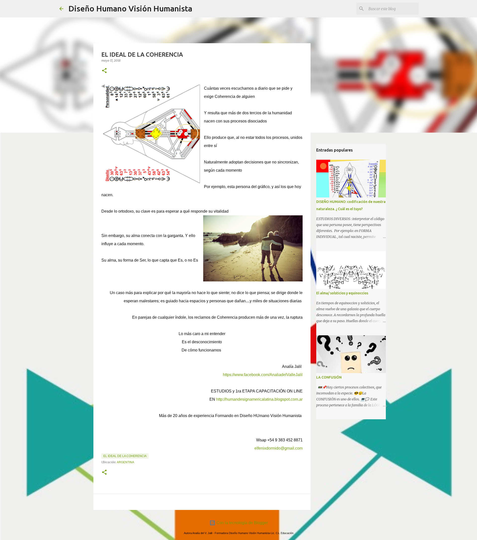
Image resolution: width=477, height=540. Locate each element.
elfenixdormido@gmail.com (278, 448)
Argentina (125, 462)
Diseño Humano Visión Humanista (130, 8)
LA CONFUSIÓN (329, 377)
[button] (104, 71)
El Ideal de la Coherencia (125, 456)
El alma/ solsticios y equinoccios (342, 293)
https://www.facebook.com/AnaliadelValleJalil (263, 375)
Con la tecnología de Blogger (241, 523)
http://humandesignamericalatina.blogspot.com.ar (259, 399)
